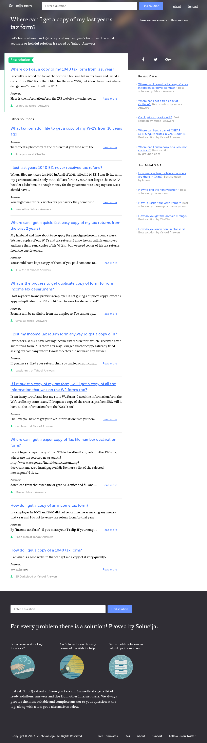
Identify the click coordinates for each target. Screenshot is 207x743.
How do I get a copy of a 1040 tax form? (46, 550)
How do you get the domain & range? (162, 216)
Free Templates (108, 736)
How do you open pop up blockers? (161, 229)
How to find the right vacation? (158, 189)
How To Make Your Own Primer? (159, 203)
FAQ (127, 736)
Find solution (151, 6)
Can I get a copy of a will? (155, 117)
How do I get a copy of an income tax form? (49, 506)
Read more (110, 98)
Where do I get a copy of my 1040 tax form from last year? (62, 69)
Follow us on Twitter (182, 736)
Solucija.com (20, 6)
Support (193, 6)
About (177, 6)
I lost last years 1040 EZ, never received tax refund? (56, 168)
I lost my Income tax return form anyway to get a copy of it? (64, 334)
